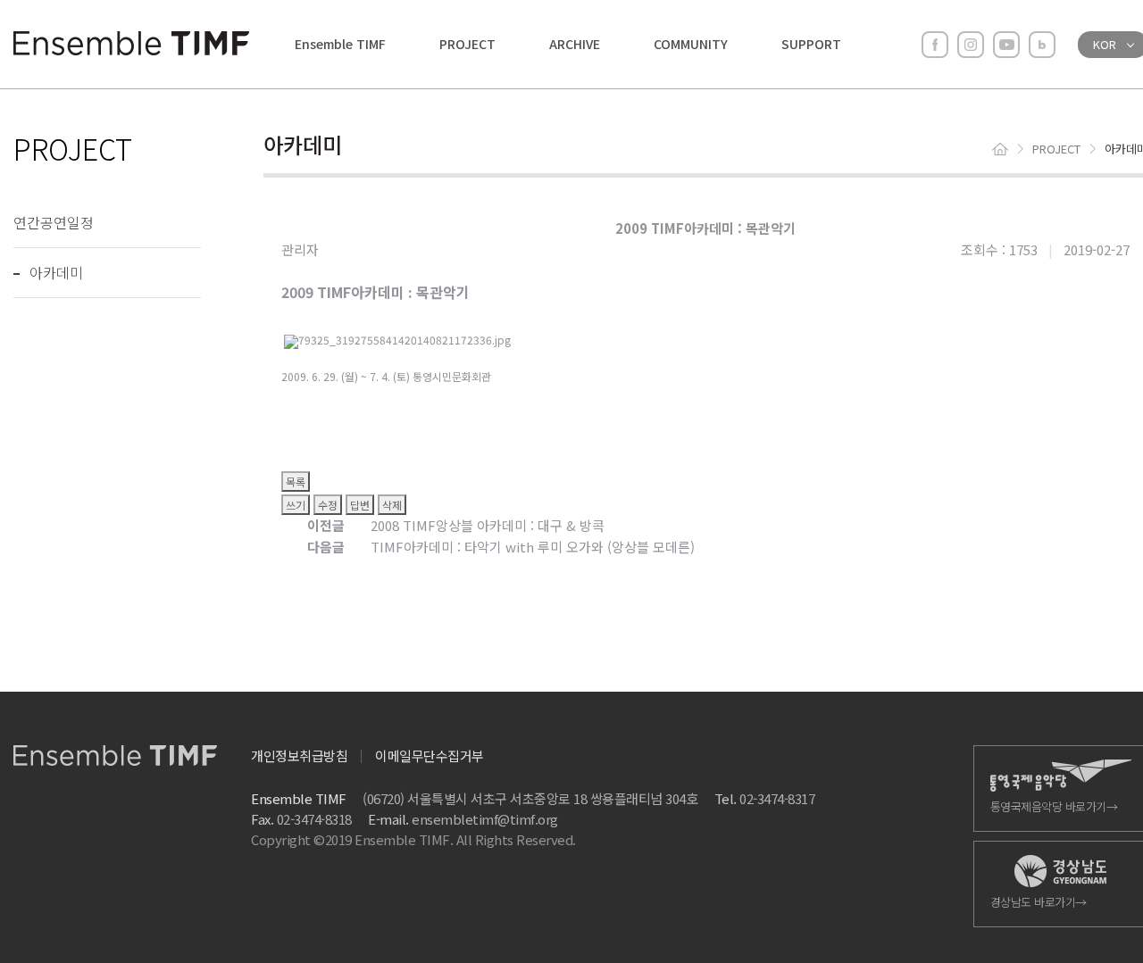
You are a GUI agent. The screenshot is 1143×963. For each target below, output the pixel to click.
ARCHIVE (574, 44)
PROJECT (467, 44)
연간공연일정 (53, 222)
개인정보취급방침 (299, 755)
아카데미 (56, 272)
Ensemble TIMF (340, 44)
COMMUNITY (691, 44)
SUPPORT (811, 44)
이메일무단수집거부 (429, 755)
